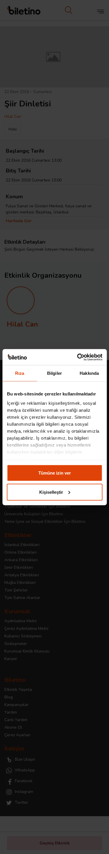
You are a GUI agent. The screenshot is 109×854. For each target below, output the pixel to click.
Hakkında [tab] (89, 373)
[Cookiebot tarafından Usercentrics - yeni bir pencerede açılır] (77, 357)
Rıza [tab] (19, 373)
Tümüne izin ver (54, 472)
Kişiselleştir (51, 491)
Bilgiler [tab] (54, 373)
